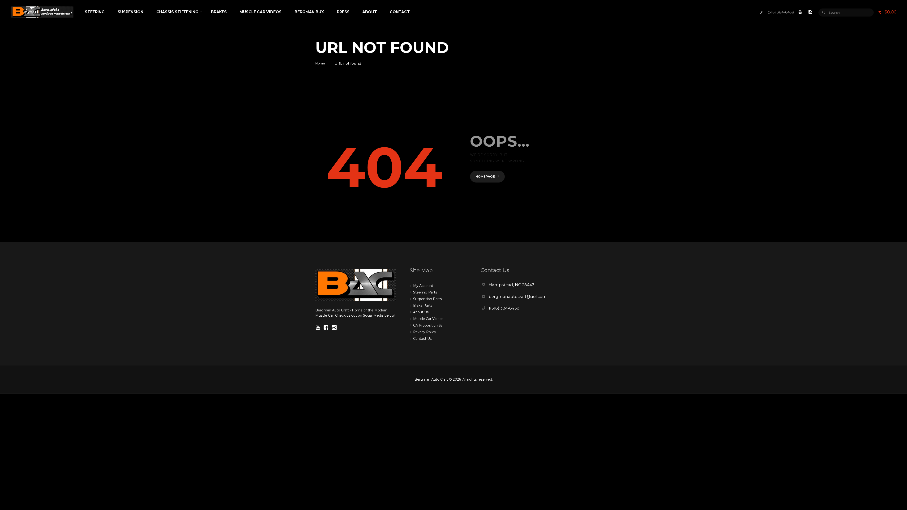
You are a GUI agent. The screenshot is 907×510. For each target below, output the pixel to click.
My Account (423, 286)
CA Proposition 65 (427, 325)
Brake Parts (422, 305)
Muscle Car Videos (428, 319)
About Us (420, 312)
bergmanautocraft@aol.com (518, 296)
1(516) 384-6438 (504, 308)
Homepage (485, 176)
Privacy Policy (424, 332)
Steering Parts (425, 292)
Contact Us (422, 338)
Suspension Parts (427, 299)
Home (320, 63)
